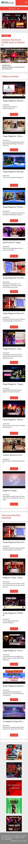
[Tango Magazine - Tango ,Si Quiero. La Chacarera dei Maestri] (14, 373)
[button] (14, 90)
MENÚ (12, 8)
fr (26, 2)
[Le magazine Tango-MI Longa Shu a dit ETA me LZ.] (14, 710)
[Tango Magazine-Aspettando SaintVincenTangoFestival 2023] (14, 675)
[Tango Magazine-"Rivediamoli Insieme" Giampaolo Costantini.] (14, 196)
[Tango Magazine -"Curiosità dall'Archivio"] (14, 639)
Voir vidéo (14, 114)
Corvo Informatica (22, 841)
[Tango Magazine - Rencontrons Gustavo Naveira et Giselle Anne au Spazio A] (14, 408)
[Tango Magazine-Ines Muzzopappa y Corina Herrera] (14, 267)
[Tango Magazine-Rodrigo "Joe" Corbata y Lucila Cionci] (14, 160)
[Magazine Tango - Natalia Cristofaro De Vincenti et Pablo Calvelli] (14, 567)
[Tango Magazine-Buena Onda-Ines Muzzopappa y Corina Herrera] (14, 302)
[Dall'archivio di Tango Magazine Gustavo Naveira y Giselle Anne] (14, 231)
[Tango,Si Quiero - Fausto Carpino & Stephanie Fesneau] (14, 338)
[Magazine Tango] (14, 479)
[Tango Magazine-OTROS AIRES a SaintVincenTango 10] (14, 602)
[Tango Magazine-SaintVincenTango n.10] (14, 90)
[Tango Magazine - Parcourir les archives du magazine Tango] (14, 125)
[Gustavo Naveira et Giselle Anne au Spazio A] (14, 444)
